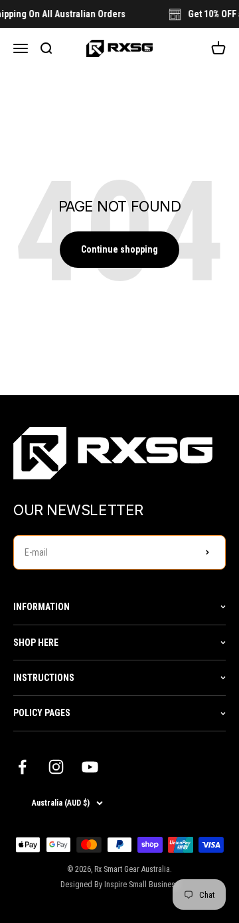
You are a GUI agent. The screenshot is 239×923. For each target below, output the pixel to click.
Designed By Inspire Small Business (119, 884)
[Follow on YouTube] (90, 767)
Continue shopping (119, 249)
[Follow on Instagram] (56, 767)
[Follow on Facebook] (22, 767)
